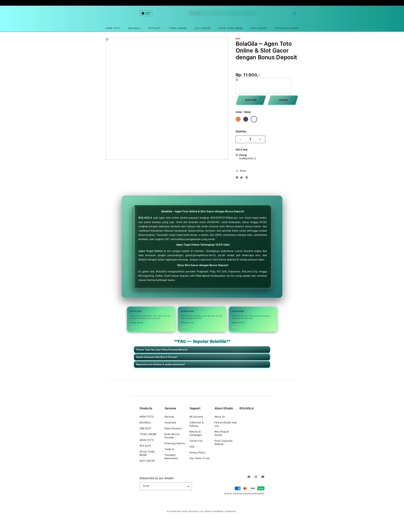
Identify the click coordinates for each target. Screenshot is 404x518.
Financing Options (175, 443)
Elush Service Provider (172, 436)
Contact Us (196, 441)
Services (169, 416)
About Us (219, 416)
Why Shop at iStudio (221, 433)
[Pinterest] (247, 178)
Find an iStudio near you (225, 424)
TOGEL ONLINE (148, 434)
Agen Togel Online (150, 251)
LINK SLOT (146, 428)
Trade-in (169, 449)
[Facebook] (238, 178)
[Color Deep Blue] (245, 119)
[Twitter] (242, 178)
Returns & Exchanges (196, 433)
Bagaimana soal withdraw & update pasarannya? (160, 364)
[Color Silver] (254, 119)
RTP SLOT (145, 446)
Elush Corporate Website (223, 442)
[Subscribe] (188, 486)
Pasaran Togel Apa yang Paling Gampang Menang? (162, 349)
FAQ (192, 446)
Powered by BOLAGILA (253, 494)
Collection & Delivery (196, 424)
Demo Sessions (173, 428)
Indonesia (237, 494)
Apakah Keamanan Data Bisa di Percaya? (156, 357)
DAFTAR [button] (251, 100)
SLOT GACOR (147, 461)
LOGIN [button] (283, 100)
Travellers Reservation (171, 457)
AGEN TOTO (147, 416)
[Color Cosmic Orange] (238, 119)
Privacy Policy (197, 452)
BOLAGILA (145, 217)
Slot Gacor (203, 275)
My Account (196, 416)
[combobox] (222, 13)
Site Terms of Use (200, 458)
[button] (113, 28)
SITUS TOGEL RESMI (147, 453)
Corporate (170, 422)
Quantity (241, 131)
